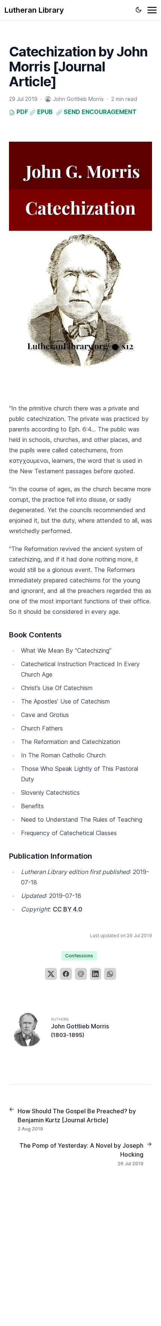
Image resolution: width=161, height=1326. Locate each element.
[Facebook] (66, 974)
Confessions (79, 956)
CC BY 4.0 (67, 909)
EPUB (44, 112)
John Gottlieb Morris (80, 1026)
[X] (51, 974)
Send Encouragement (99, 112)
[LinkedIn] (95, 974)
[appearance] (138, 9)
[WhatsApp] (110, 974)
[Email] (81, 974)
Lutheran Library (34, 10)
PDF (21, 112)
